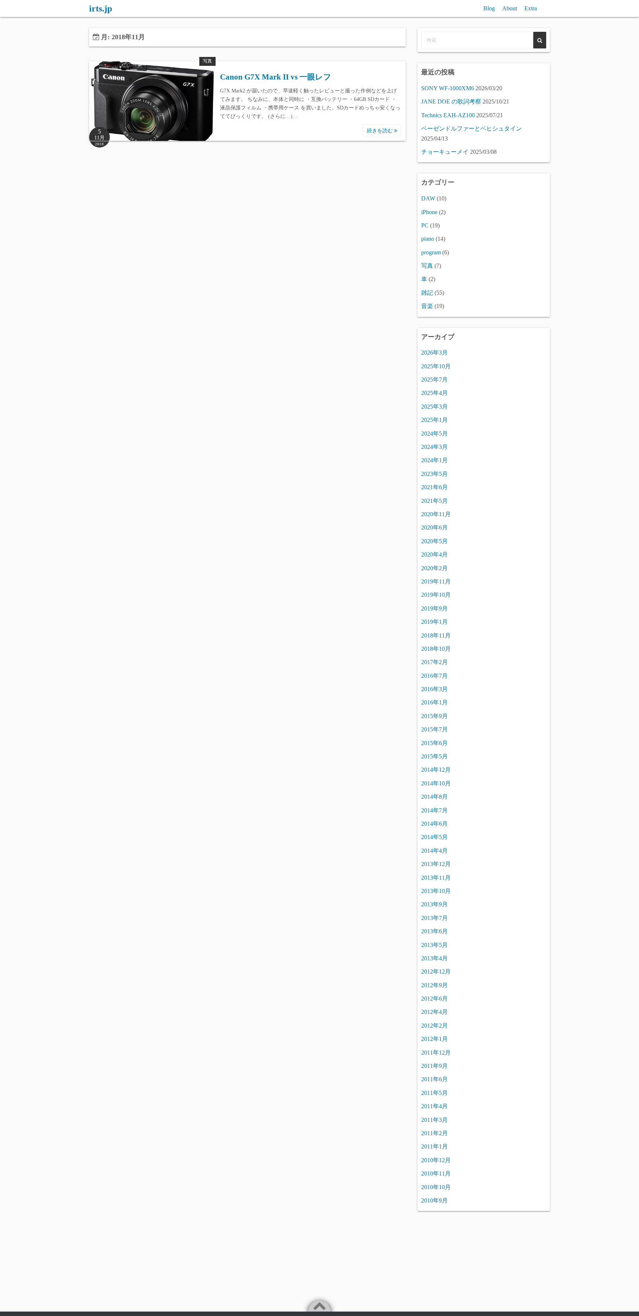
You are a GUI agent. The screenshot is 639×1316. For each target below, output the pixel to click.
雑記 (427, 293)
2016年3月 (434, 689)
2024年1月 (434, 460)
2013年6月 (434, 931)
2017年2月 (434, 662)
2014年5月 (434, 837)
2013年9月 (434, 904)
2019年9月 (434, 608)
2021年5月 (434, 501)
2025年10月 (436, 366)
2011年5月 (434, 1093)
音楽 (427, 306)
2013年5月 (434, 945)
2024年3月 (434, 447)
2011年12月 (436, 1052)
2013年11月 (436, 877)
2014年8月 (434, 797)
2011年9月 (434, 1066)
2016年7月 (434, 676)
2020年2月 (434, 568)
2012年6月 (434, 998)
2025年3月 (434, 406)
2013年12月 (436, 864)
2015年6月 (434, 743)
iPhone (429, 212)
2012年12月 (436, 971)
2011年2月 (434, 1133)
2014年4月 (434, 851)
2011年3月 (434, 1120)
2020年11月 (436, 514)
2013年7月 (434, 918)
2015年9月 (434, 716)
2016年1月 (434, 702)
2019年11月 (436, 581)
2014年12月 (436, 770)
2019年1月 (434, 622)
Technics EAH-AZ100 (448, 115)
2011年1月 (434, 1146)
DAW (428, 198)
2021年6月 (434, 487)
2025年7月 (434, 379)
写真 (207, 61)
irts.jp (100, 8)
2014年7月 (434, 810)
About (509, 8)
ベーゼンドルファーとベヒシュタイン (471, 128)
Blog (489, 8)
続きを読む (380, 130)
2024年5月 (434, 433)
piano (427, 239)
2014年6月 (434, 824)
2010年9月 (434, 1200)
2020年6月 (434, 527)
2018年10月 (436, 649)
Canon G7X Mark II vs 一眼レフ (275, 76)
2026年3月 (434, 352)
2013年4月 (434, 958)
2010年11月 (436, 1173)
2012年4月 (434, 1012)
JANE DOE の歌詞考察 (451, 101)
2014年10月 (436, 783)
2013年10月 (436, 891)
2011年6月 (434, 1079)
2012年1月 (434, 1039)
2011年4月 (434, 1106)
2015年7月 (434, 729)
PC (425, 225)
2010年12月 (436, 1160)
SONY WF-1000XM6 (447, 88)
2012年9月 (434, 985)
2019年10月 (436, 595)
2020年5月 (434, 541)
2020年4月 (434, 554)
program (431, 252)
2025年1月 (434, 420)
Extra (530, 8)
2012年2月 (434, 1025)
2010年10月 (436, 1187)
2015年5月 (434, 756)
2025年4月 (434, 393)
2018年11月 (436, 635)
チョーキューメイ (445, 152)
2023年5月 (434, 474)
